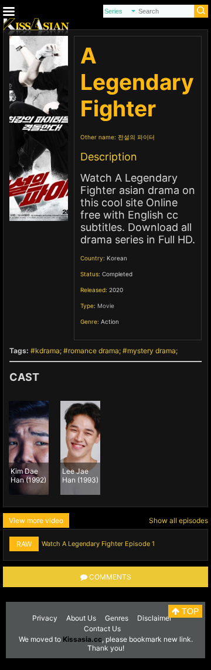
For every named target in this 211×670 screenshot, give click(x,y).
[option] (29, 448)
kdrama (47, 350)
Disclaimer (154, 618)
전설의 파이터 (136, 136)
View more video (36, 520)
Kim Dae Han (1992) (28, 475)
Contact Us (102, 628)
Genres (116, 618)
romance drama (93, 350)
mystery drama (151, 350)
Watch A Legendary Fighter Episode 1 (98, 544)
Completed (117, 273)
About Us (81, 618)
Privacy (44, 618)
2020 (116, 289)
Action (110, 321)
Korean (117, 258)
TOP (189, 611)
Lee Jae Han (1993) (80, 475)
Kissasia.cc (82, 639)
